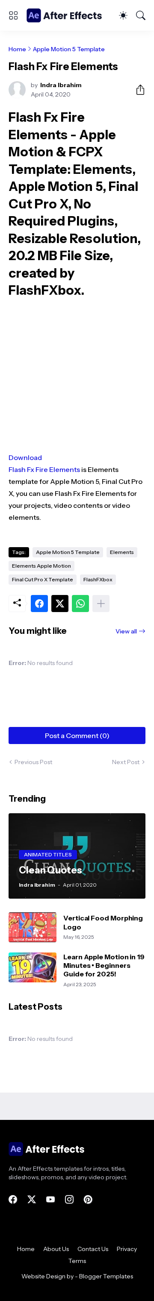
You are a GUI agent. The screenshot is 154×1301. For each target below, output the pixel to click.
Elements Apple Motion (41, 566)
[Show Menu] (13, 15)
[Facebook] (39, 603)
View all (126, 631)
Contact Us (92, 1249)
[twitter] (31, 1199)
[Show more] (101, 603)
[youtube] (50, 1199)
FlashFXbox (98, 579)
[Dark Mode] (123, 15)
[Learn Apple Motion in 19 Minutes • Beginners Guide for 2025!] (32, 967)
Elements (122, 552)
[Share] (136, 89)
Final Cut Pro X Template (42, 579)
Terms (77, 1261)
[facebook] (13, 1199)
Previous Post (33, 762)
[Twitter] (59, 603)
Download (25, 457)
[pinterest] (88, 1199)
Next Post (125, 762)
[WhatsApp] (80, 603)
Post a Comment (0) (77, 735)
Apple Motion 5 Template (69, 49)
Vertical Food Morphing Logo (103, 922)
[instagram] (69, 1199)
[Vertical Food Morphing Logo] (32, 927)
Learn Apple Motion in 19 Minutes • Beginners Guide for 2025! (104, 965)
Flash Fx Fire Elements (44, 469)
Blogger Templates (106, 1276)
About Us (56, 1249)
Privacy (127, 1249)
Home (17, 49)
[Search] (140, 15)
